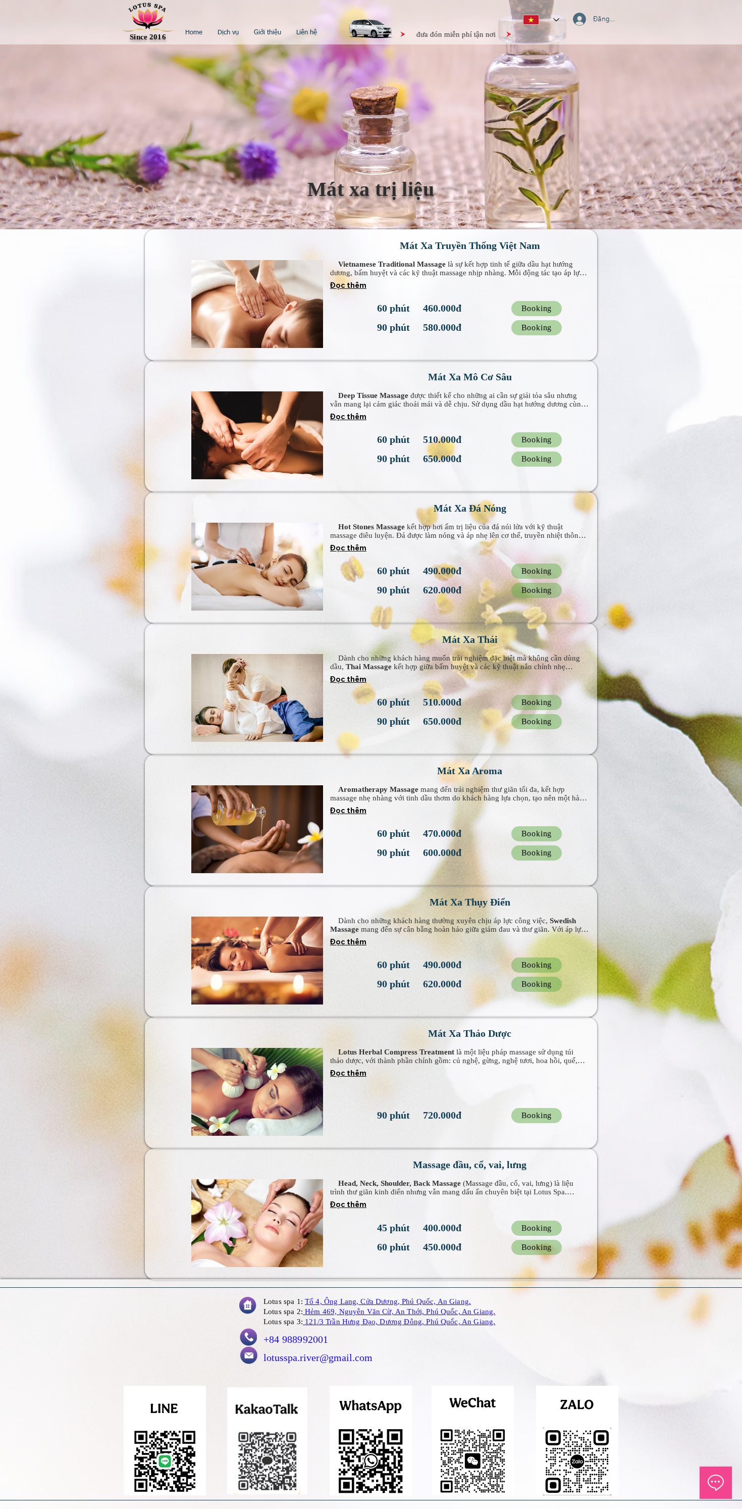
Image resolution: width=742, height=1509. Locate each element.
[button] (228, 33)
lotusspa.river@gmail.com (318, 1357)
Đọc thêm (348, 285)
